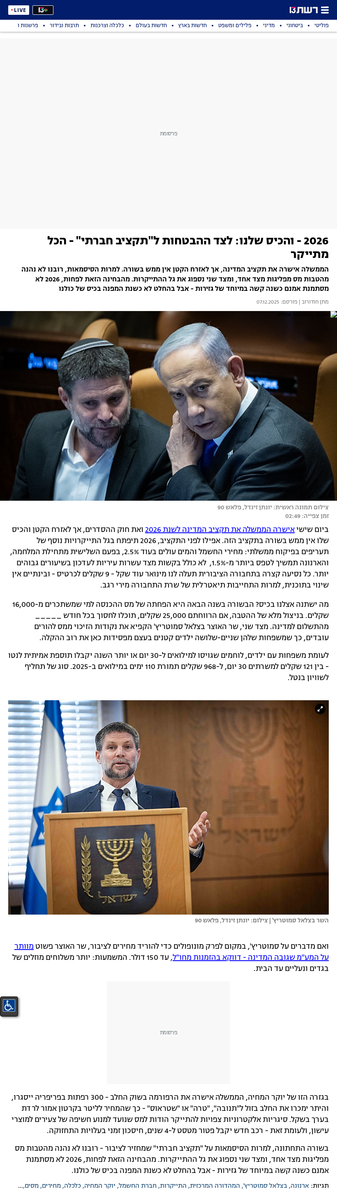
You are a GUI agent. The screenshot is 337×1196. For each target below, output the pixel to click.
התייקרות (173, 1186)
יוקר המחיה (99, 1186)
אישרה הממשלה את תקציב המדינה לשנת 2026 (220, 530)
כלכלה (72, 1186)
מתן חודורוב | (313, 302)
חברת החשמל (138, 1186)
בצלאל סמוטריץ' (265, 1186)
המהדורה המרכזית (215, 1186)
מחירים (51, 1186)
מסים (32, 1186)
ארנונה (300, 1186)
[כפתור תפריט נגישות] (9, 1005)
